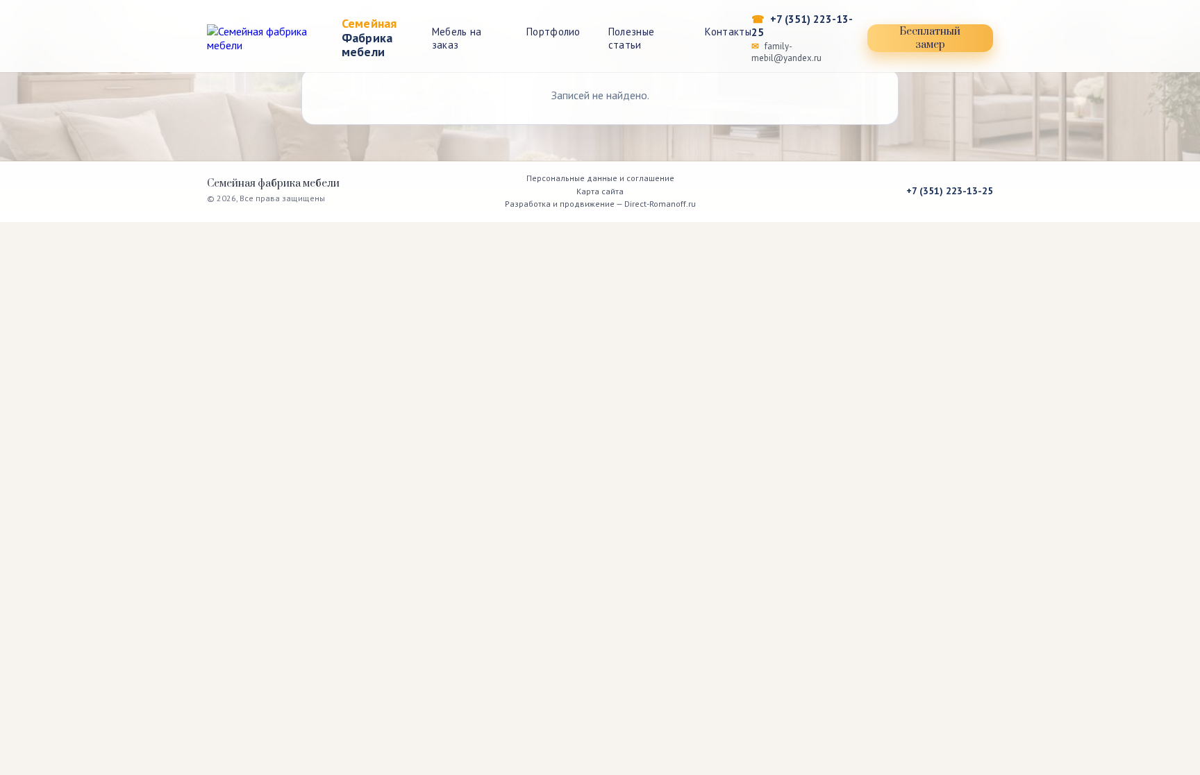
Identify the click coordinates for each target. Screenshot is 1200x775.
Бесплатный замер (929, 38)
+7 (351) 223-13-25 (802, 25)
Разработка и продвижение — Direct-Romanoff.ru (600, 203)
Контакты (728, 31)
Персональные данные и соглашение (600, 178)
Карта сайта (600, 191)
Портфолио (553, 31)
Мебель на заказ (457, 38)
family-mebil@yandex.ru (786, 52)
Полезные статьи (631, 38)
